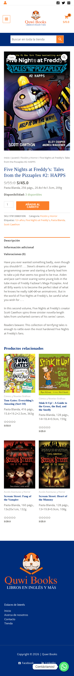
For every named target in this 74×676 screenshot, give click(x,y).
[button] (64, 57)
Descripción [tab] (12, 240)
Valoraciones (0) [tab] (15, 254)
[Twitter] (63, 2)
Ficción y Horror (29, 157)
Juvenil (15, 157)
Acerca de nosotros (16, 615)
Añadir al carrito (33, 206)
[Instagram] (68, 2)
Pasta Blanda (58, 220)
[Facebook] (58, 2)
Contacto (9, 619)
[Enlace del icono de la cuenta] (5, 2)
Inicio (7, 157)
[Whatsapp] (64, 667)
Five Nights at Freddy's (38, 220)
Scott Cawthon (12, 224)
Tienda (8, 623)
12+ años (20, 220)
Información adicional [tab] (19, 247)
